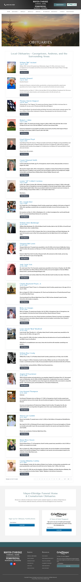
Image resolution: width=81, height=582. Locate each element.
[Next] (71, 479)
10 (59, 478)
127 (65, 478)
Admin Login (46, 578)
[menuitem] (8, 12)
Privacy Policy (35, 578)
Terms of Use (40, 578)
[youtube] (14, 564)
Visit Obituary (24, 72)
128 (68, 478)
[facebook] (11, 564)
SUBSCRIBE (22, 525)
